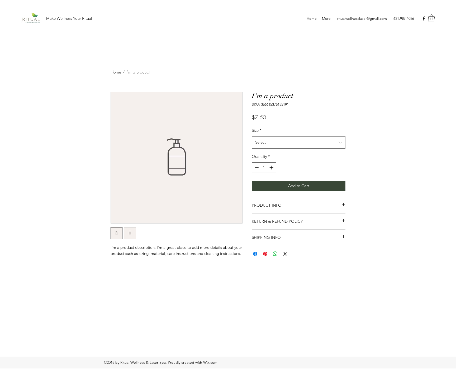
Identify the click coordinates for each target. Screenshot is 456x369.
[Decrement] (256, 167)
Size (257, 130)
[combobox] (298, 142)
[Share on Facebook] (255, 254)
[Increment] (272, 167)
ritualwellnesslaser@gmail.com (362, 18)
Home (116, 72)
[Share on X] (285, 254)
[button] (431, 18)
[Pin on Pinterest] (265, 254)
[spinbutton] (264, 167)
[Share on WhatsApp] (275, 254)
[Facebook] (423, 18)
